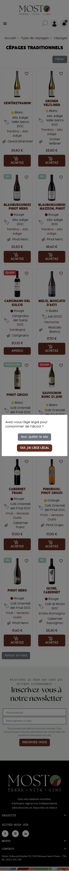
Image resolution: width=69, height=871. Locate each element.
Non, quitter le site (34, 437)
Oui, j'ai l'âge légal (34, 448)
